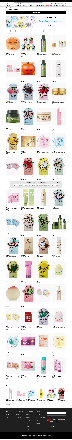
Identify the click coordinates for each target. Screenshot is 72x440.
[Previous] (37, 43)
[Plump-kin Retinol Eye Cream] (28, 68)
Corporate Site (38, 414)
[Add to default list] (14, 388)
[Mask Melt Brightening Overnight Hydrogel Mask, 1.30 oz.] (59, 341)
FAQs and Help (8, 411)
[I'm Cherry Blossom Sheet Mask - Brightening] (28, 116)
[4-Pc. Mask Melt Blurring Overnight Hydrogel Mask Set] (13, 365)
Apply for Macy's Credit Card (19, 411)
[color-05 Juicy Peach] (53, 130)
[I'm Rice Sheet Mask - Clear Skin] (28, 222)
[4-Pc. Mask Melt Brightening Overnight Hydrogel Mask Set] (13, 316)
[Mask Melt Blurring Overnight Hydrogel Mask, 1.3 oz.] (43, 341)
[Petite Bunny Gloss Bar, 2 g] (59, 116)
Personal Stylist (28, 420)
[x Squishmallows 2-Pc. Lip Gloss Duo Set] (28, 316)
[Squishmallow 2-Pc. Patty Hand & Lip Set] (13, 197)
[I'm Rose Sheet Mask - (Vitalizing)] (43, 92)
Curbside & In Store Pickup (29, 411)
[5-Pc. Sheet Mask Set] (28, 43)
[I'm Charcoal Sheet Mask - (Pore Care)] (28, 92)
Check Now (56, 421)
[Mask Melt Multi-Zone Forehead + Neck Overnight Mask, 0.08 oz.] (13, 341)
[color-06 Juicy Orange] (55, 130)
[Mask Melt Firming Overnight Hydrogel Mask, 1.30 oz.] (43, 141)
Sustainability (38, 423)
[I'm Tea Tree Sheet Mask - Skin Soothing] (43, 222)
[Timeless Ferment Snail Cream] (59, 43)
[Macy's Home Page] (9, 3)
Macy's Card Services (18, 417)
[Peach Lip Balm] (13, 293)
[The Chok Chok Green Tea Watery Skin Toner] (43, 43)
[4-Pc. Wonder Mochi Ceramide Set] (13, 68)
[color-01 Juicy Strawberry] (52, 130)
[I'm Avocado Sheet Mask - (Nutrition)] (13, 269)
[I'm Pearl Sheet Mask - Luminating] (59, 197)
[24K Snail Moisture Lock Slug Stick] (28, 245)
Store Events (27, 423)
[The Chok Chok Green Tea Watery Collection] (59, 222)
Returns (7, 417)
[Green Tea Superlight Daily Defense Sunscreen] (28, 197)
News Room (37, 420)
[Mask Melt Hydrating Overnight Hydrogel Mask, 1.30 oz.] (59, 141)
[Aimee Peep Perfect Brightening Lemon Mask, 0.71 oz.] (59, 269)
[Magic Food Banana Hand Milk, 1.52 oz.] (41, 393)
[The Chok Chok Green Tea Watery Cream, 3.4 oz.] (13, 116)
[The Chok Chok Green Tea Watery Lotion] (43, 68)
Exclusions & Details (52, 421)
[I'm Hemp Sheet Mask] (43, 316)
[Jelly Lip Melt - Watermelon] (28, 365)
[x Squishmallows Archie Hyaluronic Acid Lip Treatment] (43, 365)
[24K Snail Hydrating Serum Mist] (59, 245)
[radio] (52, 131)
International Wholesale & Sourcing (40, 417)
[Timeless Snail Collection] (28, 141)
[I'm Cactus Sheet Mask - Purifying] (28, 293)
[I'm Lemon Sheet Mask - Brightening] (43, 269)
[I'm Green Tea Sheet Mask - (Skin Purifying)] (43, 166)
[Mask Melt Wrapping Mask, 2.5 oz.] (59, 365)
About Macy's (38, 411)
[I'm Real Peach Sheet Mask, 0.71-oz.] (13, 92)
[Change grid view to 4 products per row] (55, 31)
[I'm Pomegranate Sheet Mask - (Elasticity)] (28, 166)
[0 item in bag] (65, 3)
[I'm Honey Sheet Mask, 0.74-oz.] (13, 141)
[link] (13, 55)
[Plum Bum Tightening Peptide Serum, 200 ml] (28, 269)
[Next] (19, 43)
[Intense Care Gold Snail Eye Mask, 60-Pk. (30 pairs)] (59, 92)
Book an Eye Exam (28, 426)
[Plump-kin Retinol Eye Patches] (13, 43)
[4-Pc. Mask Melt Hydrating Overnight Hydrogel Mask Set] (13, 222)
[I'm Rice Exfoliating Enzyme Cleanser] (43, 197)
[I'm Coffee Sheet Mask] (43, 245)
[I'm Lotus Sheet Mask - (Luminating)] (13, 245)
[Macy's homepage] (6, 7)
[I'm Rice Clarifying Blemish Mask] (43, 116)
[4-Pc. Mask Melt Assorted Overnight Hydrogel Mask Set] (43, 293)
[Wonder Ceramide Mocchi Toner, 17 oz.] (59, 68)
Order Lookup (7, 414)
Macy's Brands (28, 417)
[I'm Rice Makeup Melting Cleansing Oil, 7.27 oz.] (59, 293)
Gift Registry (27, 429)
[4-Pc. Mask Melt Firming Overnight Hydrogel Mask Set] (13, 166)
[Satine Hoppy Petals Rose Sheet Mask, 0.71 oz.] (59, 316)
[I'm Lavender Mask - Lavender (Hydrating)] (59, 166)
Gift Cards (17, 414)
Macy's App (27, 414)
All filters (59, 182)
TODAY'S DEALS (14, 0)
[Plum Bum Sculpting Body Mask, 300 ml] (28, 341)
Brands (8, 7)
